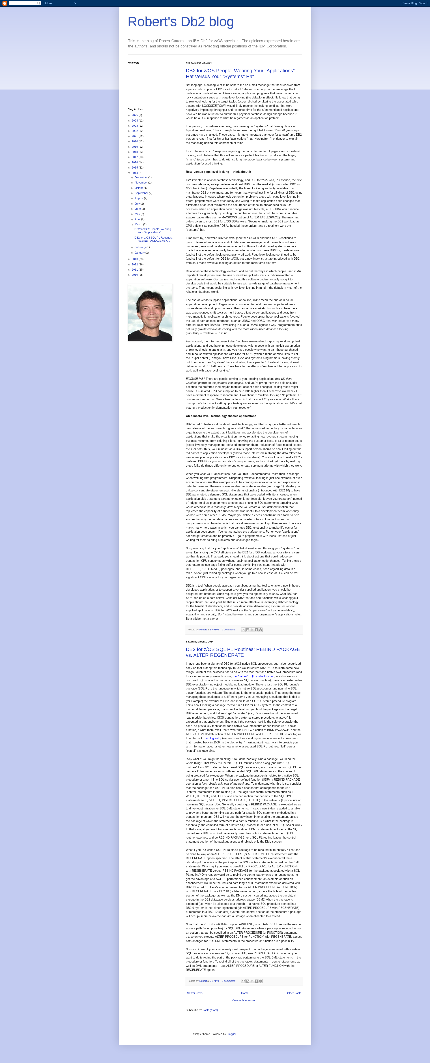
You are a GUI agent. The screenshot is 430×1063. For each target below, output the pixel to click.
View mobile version (244, 1000)
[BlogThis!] (247, 630)
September (142, 193)
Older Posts (294, 993)
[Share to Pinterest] (260, 630)
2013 (135, 259)
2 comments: (229, 629)
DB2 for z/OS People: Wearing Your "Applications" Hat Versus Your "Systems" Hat (240, 73)
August (139, 198)
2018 (135, 152)
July (137, 203)
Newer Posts (194, 993)
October (140, 188)
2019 (135, 146)
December (141, 177)
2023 (135, 125)
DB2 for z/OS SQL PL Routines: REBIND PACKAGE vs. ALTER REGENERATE (243, 652)
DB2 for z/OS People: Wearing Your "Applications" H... (152, 231)
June (138, 208)
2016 (135, 162)
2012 (135, 264)
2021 (135, 136)
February (140, 247)
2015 (135, 167)
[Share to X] (252, 630)
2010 (135, 274)
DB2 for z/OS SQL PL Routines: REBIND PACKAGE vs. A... (153, 239)
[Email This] (243, 630)
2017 (135, 157)
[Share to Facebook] (256, 630)
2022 (135, 130)
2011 (135, 269)
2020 (135, 141)
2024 (135, 120)
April (138, 219)
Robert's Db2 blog (181, 21)
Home (245, 993)
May (138, 214)
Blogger (231, 1034)
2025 (135, 115)
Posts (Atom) (210, 1010)
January (140, 252)
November (141, 182)
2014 (135, 173)
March (139, 224)
